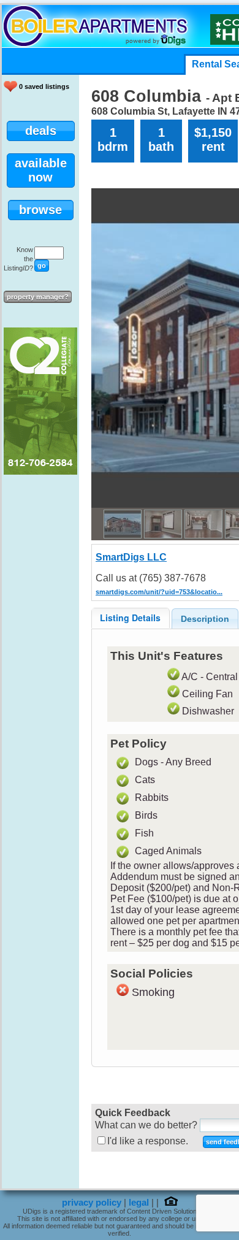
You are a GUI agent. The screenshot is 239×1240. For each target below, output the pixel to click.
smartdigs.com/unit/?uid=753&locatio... (159, 591)
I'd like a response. (147, 1141)
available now (41, 170)
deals (40, 130)
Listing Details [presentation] (130, 617)
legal (139, 1202)
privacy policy (91, 1202)
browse (40, 209)
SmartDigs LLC (131, 557)
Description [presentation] (205, 619)
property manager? (38, 296)
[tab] (130, 618)
